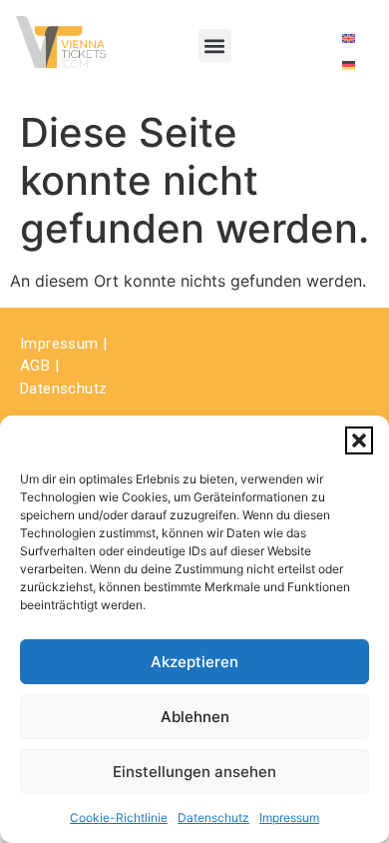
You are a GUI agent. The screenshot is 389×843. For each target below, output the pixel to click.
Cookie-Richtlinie (119, 817)
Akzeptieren (194, 661)
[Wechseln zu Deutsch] (348, 64)
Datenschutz (213, 817)
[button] (359, 440)
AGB (35, 366)
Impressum (289, 817)
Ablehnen (195, 716)
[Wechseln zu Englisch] (348, 37)
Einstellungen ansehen (194, 771)
